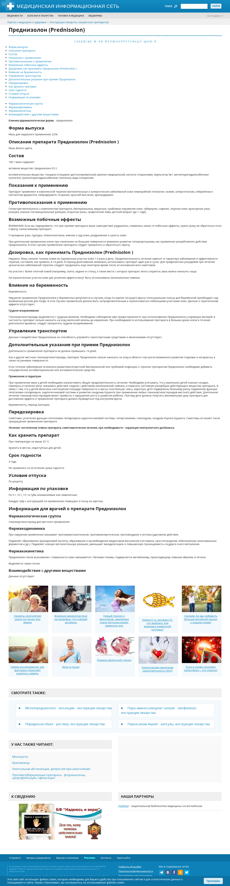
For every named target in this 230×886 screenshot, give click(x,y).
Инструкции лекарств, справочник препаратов (79, 22)
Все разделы (214, 16)
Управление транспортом (25, 75)
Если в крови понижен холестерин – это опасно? (200, 668)
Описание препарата (22, 50)
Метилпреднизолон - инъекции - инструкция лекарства (68, 708)
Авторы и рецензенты (38, 857)
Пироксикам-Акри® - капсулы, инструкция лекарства (169, 724)
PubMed (123, 806)
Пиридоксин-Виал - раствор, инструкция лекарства (65, 724)
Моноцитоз (20, 757)
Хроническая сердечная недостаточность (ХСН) (157, 669)
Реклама (89, 857)
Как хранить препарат (23, 86)
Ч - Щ (143, 41)
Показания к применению (25, 57)
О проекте (15, 857)
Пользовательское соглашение (135, 875)
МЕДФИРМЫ (95, 15)
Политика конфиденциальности (135, 871)
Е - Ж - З (95, 41)
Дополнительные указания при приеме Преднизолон (42, 79)
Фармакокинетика (20, 110)
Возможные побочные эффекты (28, 65)
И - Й (104, 41)
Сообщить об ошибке (129, 866)
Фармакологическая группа (26, 103)
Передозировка (18, 83)
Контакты (106, 857)
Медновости (15, 15)
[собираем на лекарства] (60, 825)
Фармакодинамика (20, 107)
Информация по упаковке (25, 97)
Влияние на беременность (25, 72)
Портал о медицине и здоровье (26, 22)
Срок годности (17, 90)
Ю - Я (152, 41)
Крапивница (21, 763)
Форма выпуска (18, 47)
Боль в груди (70, 667)
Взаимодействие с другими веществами (34, 114)
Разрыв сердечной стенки (114, 660)
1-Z (76, 41)
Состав (13, 54)
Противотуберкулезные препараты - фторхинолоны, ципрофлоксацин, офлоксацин (49, 776)
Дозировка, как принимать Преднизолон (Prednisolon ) (43, 68)
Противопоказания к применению (30, 61)
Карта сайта (123, 857)
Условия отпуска (19, 93)
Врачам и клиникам (67, 857)
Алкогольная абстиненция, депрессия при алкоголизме (51, 769)
